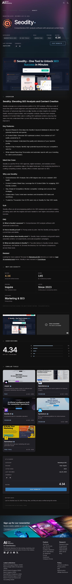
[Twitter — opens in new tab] (16, 46)
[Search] (64, 3)
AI (29, 111)
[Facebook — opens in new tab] (19, 46)
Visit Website (57, 43)
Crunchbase (42, 259)
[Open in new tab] (67, 43)
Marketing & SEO (24, 10)
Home (4, 10)
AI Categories (12, 10)
